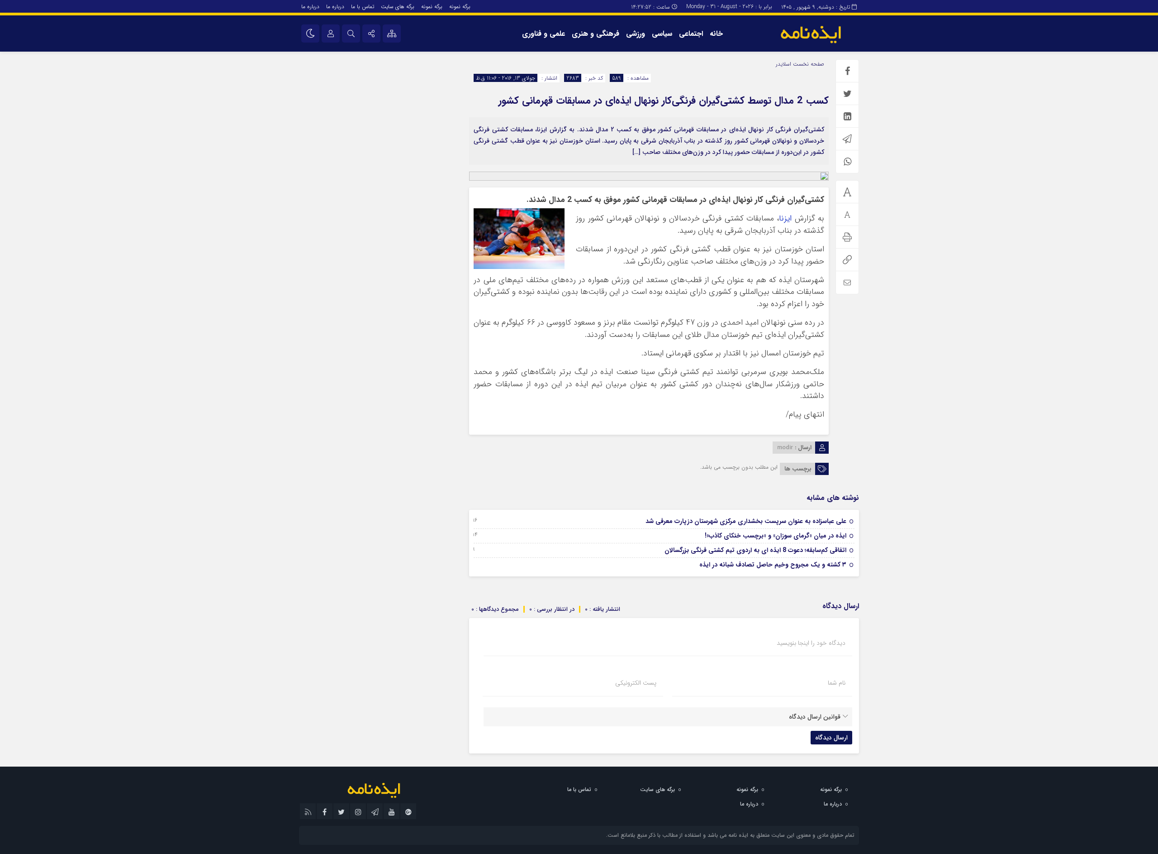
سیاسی (662, 33)
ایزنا (785, 218)
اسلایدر (783, 64)
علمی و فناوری (543, 33)
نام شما (836, 683)
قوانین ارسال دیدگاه (814, 717)
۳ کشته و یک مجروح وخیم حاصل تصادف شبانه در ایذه (772, 565)
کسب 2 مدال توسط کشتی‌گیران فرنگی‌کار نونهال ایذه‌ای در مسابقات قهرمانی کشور (663, 100)
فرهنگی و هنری (595, 33)
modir (785, 447)
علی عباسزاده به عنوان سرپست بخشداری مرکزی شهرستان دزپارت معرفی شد (745, 521)
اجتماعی (691, 33)
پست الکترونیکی (635, 683)
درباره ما (335, 6)
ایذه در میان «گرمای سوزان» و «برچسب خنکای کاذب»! (775, 536)
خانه (716, 33)
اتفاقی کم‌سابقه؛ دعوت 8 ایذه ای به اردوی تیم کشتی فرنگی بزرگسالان (755, 550)
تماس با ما (362, 6)
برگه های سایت (397, 6)
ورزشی (635, 33)
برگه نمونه (459, 6)
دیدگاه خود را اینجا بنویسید (811, 643)
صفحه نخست (807, 64)
